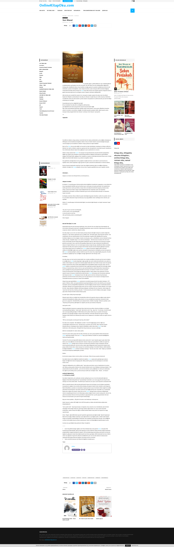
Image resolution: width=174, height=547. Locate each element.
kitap (69, 146)
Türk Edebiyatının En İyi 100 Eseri (91, 10)
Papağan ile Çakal (52, 179)
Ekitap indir (116, 148)
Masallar (41, 97)
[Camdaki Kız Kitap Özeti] (130, 125)
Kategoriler (77, 10)
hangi (74, 167)
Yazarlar (59, 10)
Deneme (41, 75)
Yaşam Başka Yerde (52, 191)
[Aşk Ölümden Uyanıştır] (43, 221)
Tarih (40, 109)
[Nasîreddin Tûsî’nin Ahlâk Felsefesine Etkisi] (43, 209)
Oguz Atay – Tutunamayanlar (82, 0)
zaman (84, 248)
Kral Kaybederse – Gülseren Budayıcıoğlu (119, 134)
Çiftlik (49, 166)
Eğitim (40, 81)
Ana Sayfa (42, 10)
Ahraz (64, 489)
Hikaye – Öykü (42, 85)
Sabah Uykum (99, 518)
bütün (99, 428)
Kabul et (128, 545)
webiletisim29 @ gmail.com (51, 539)
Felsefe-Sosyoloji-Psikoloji (45, 83)
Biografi (41, 71)
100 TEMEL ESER (50, 10)
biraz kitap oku (66, 477)
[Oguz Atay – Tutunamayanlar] (130, 107)
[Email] (82, 450)
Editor (73, 446)
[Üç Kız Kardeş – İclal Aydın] (119, 107)
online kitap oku (91, 477)
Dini (40, 79)
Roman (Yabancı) (43, 101)
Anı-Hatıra (41, 65)
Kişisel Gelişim (42, 91)
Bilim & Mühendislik (43, 69)
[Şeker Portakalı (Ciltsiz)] (124, 76)
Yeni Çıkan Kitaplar (43, 115)
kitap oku (84, 477)
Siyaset (41, 107)
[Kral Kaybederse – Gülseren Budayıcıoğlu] (119, 125)
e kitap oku (73, 477)
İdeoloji (41, 87)
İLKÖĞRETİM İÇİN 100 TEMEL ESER (46, 89)
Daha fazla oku (135, 545)
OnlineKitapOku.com (56, 5)
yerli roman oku (105, 477)
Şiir (40, 105)
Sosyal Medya (119, 139)
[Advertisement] (87, 39)
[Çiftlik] (43, 171)
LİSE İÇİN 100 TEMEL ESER (44, 95)
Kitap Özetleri (68, 10)
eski (82, 90)
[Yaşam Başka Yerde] (43, 196)
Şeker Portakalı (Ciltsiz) (121, 91)
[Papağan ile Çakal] (43, 183)
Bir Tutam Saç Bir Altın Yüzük (86, 518)
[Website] (84, 450)
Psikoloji (41, 99)
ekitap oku (79, 477)
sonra (78, 281)
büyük (77, 152)
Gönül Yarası (108, 489)
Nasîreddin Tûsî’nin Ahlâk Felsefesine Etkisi (53, 205)
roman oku (98, 477)
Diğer (40, 77)
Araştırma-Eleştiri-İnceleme (45, 67)
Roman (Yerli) (65, 17)
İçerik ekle (105, 10)
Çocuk (40, 73)
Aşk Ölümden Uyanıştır (53, 217)
